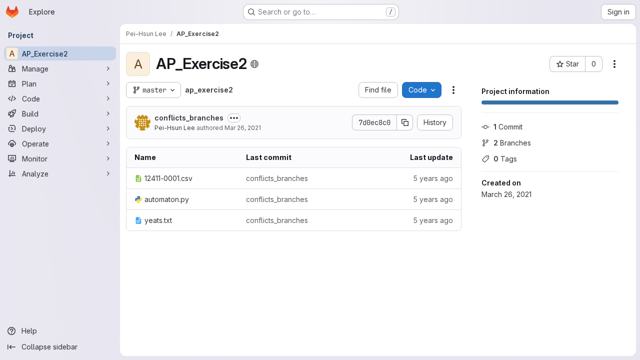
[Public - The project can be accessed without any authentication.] (254, 64)
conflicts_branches (189, 118)
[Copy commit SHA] (405, 122)
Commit (508, 126)
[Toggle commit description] (234, 118)
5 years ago (433, 178)
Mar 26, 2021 (242, 128)
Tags (505, 158)
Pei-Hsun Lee (174, 128)
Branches (512, 142)
